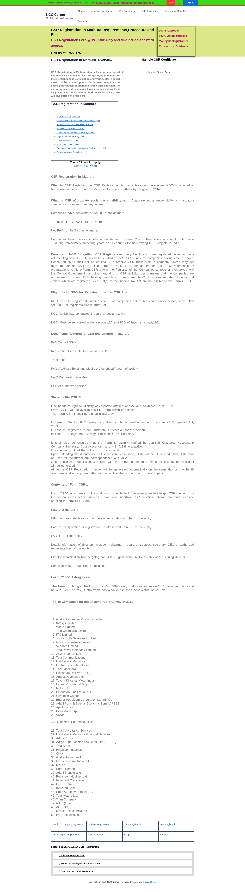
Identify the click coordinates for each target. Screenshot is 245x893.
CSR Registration (150, 11)
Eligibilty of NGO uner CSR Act (70, 128)
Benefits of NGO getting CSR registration (75, 125)
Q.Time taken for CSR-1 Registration (76, 871)
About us (82, 11)
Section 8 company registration (68, 824)
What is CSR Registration (68, 117)
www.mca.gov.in (85, 165)
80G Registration (127, 11)
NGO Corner (55, 15)
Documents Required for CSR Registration (76, 132)
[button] (171, 2)
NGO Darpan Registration (66, 834)
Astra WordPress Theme (144, 882)
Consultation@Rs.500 (175, 11)
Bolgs (127, 834)
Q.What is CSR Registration (72, 855)
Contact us (83, 21)
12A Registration (96, 834)
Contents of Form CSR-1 (68, 140)
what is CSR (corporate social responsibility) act (78, 121)
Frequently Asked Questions (69, 152)
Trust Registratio (132, 824)
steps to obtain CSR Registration (71, 136)
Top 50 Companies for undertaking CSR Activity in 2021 (82, 148)
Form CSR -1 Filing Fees (68, 144)
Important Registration (101, 11)
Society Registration (98, 824)
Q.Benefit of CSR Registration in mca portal (79, 863)
